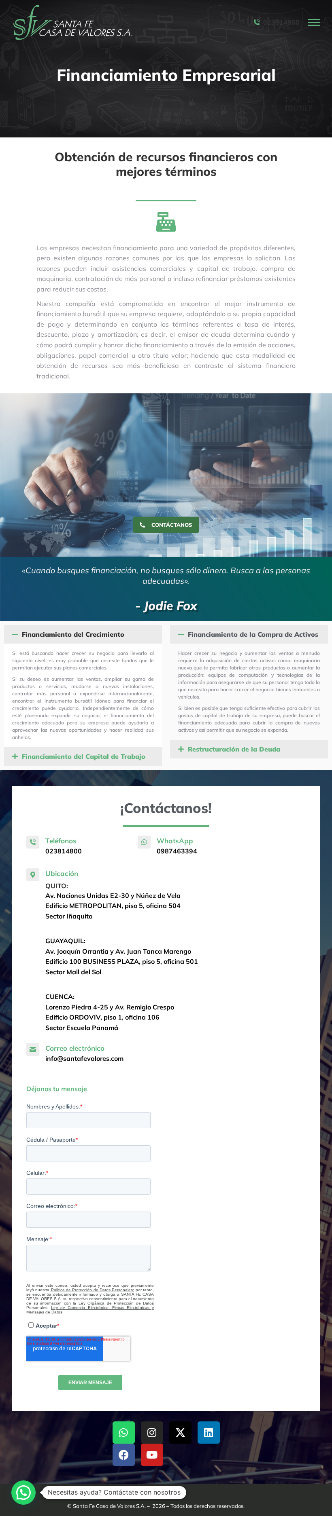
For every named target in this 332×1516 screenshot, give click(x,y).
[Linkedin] (209, 1432)
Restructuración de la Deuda (234, 749)
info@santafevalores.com (84, 1058)
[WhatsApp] (144, 842)
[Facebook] (124, 1455)
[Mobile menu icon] (314, 22)
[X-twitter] (180, 1432)
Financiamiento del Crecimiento (73, 634)
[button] (83, 634)
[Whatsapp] (124, 1432)
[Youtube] (152, 1455)
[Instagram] (152, 1432)
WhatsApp (175, 840)
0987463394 (177, 851)
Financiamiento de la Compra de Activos (253, 634)
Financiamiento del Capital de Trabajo (83, 756)
